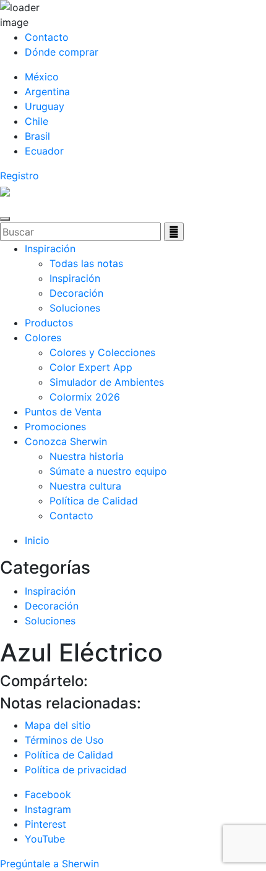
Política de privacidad (76, 769)
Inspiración (50, 248)
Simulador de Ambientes (106, 382)
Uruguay (44, 106)
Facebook (48, 794)
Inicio (37, 540)
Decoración (76, 293)
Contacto (47, 37)
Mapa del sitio (58, 725)
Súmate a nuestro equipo (108, 471)
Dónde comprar (61, 52)
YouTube (45, 839)
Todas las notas (86, 263)
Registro (19, 175)
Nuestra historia (86, 456)
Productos (49, 323)
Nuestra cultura (85, 486)
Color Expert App (90, 367)
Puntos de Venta (63, 412)
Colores (43, 337)
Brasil (37, 136)
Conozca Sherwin (66, 441)
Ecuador (44, 151)
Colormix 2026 (84, 397)
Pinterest (45, 824)
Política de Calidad (93, 501)
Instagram (48, 809)
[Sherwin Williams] (5, 190)
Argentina (47, 91)
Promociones (55, 426)
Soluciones (74, 308)
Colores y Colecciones (102, 352)
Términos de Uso (64, 740)
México (42, 76)
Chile (36, 121)
